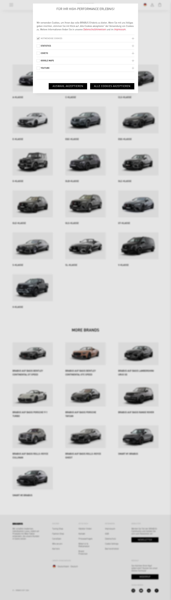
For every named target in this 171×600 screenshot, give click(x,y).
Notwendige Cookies (51, 38)
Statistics (46, 45)
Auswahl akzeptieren (68, 86)
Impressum (120, 29)
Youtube (45, 67)
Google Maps (47, 60)
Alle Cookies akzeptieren (112, 86)
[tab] (85, 38)
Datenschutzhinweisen (94, 29)
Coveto (44, 53)
